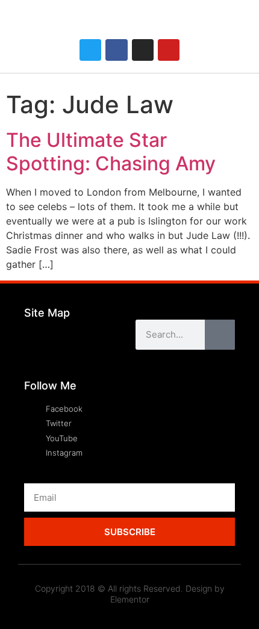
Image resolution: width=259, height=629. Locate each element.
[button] (235, 25)
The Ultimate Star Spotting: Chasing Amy (111, 151)
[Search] (220, 335)
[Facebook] (116, 50)
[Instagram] (143, 50)
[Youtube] (168, 50)
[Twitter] (90, 50)
